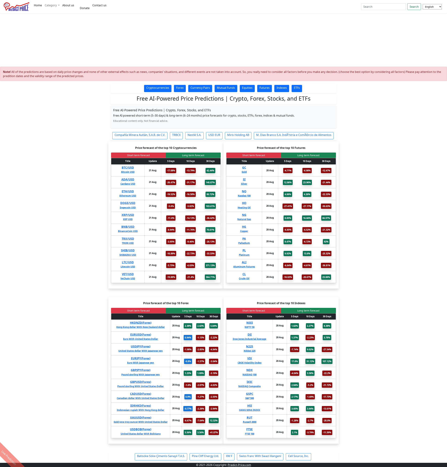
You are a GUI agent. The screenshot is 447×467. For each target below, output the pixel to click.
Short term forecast (138, 155)
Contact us (99, 5)
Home (38, 5)
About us (68, 5)
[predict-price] (16, 6)
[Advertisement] (223, 40)
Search (414, 7)
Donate (85, 8)
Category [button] (51, 5)
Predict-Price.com (239, 465)
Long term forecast (193, 155)
